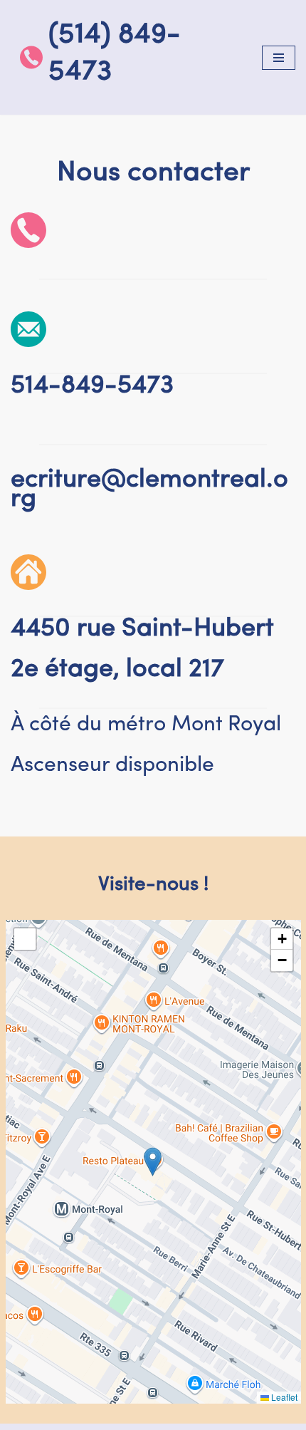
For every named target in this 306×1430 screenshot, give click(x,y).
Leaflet (283, 1397)
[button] (153, 1161)
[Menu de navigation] (278, 58)
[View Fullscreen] (25, 939)
